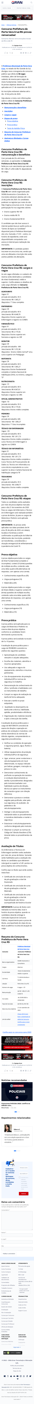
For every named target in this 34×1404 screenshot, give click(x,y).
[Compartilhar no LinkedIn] (25, 53)
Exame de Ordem (6, 1307)
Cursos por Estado (7, 1321)
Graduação (4, 1309)
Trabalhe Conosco (6, 1288)
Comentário (5, 1210)
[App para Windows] (5, 1376)
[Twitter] (30, 1376)
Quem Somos (5, 1266)
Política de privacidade (17, 1365)
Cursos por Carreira (7, 1318)
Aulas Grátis (22, 1308)
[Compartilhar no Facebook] (21, 53)
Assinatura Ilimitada (7, 1299)
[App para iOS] (11, 1376)
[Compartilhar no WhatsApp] (28, 53)
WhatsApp (23, 1272)
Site (2, 1246)
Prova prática (12, 125)
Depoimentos (22, 1299)
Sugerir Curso (22, 1310)
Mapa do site (17, 1371)
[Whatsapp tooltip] (24, 1376)
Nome (3, 1232)
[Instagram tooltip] (21, 1376)
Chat (21, 1269)
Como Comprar (6, 1272)
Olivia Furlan (5, 1108)
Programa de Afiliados (8, 1285)
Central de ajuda (25, 1266)
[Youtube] (17, 1376)
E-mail (3, 1239)
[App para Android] (14, 1376)
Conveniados (5, 1282)
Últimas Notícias (11, 25)
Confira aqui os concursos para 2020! (17, 1032)
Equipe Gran (18, 45)
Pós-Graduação (6, 1312)
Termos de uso (17, 1368)
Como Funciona (6, 1269)
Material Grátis (22, 1302)
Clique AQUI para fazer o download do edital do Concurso (24, 1016)
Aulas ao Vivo (22, 1305)
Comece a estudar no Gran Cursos (17, 1047)
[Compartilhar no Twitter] (23, 53)
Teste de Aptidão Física (16, 128)
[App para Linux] (8, 1376)
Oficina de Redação (7, 1327)
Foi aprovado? (24, 1290)
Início (3, 25)
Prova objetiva (12, 121)
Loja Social (4, 1275)
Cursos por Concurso (7, 1315)
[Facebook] (27, 1376)
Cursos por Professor (7, 1324)
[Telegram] (17, 1379)
